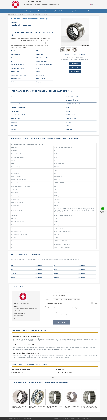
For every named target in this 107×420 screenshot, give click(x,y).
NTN (12, 269)
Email (46, 292)
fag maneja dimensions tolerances (26, 353)
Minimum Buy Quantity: (18, 68)
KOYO (56, 273)
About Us (10, 418)
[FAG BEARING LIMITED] (15, 4)
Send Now (61, 322)
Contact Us (17, 418)
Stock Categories (29, 11)
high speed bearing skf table (24, 345)
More (53, 377)
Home (18, 11)
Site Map (23, 418)
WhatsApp (75, 67)
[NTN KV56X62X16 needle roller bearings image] (75, 32)
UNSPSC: (13, 129)
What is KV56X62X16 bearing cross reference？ (75, 60)
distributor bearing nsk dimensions (26, 337)
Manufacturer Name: (17, 65)
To (45, 296)
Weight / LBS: (15, 72)
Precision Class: (16, 78)
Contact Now (75, 63)
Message (47, 307)
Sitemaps (28, 418)
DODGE (56, 277)
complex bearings (85, 11)
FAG (55, 269)
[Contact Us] (103, 210)
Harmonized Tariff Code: (18, 75)
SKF (55, 265)
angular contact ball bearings (59, 11)
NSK (12, 265)
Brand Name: (15, 51)
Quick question (49, 303)
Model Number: (15, 54)
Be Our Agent (75, 71)
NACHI (13, 277)
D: (11, 61)
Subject (46, 299)
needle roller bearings (23, 14)
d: (11, 58)
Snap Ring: (13, 126)
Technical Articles (43, 11)
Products (14, 14)
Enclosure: (14, 82)
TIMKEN (13, 273)
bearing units (72, 11)
